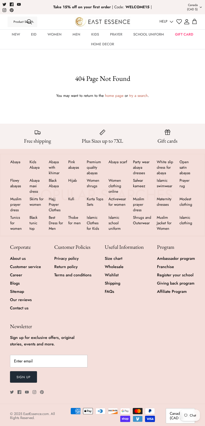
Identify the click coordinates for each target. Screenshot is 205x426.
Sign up (23, 377)
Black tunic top (34, 223)
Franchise (165, 267)
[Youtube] (19, 4)
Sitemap (17, 291)
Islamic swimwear (164, 183)
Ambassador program (176, 258)
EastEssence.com (36, 413)
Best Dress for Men (56, 223)
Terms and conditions (73, 275)
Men (76, 34)
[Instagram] (4, 10)
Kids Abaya (35, 164)
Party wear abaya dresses (141, 167)
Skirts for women (37, 201)
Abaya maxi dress (35, 186)
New (16, 34)
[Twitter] (4, 4)
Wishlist (111, 275)
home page (114, 95)
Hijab (72, 180)
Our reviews (21, 300)
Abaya (15, 162)
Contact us (19, 308)
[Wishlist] (179, 21)
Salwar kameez (139, 183)
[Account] (187, 22)
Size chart (113, 258)
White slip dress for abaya (165, 167)
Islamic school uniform (114, 223)
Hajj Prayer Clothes (54, 204)
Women (55, 34)
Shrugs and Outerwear (142, 220)
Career (16, 275)
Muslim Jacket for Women (164, 223)
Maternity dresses (164, 201)
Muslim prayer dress (16, 204)
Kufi (71, 199)
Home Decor (102, 44)
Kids (95, 34)
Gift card (184, 34)
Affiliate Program (172, 291)
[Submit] (29, 22)
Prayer (116, 34)
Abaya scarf (117, 162)
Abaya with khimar (54, 167)
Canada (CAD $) (192, 7)
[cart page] (195, 22)
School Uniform (148, 34)
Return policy (66, 267)
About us (18, 258)
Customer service (25, 267)
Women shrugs (93, 183)
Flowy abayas (15, 183)
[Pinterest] (12, 10)
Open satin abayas (185, 167)
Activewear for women (117, 201)
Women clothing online (114, 186)
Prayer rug (185, 183)
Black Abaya (54, 183)
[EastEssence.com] (102, 22)
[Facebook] (12, 4)
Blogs (15, 283)
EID (33, 34)
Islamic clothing (186, 220)
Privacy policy (66, 258)
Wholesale (114, 267)
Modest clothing (186, 201)
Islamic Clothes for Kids (93, 223)
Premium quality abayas (94, 167)
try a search (138, 95)
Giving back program (175, 283)
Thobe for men (74, 220)
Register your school (175, 275)
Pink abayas (73, 164)
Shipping (112, 283)
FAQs (109, 291)
